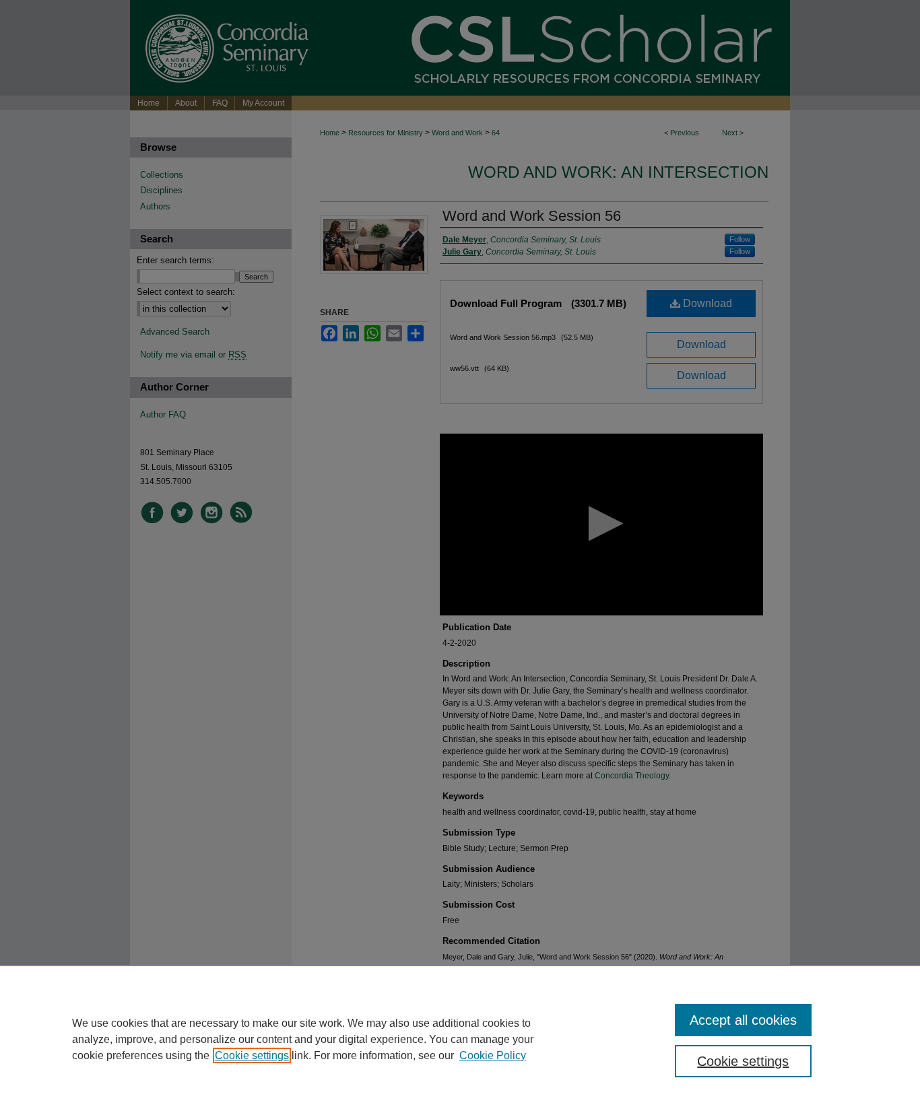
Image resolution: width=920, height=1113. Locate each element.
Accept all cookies (743, 1020)
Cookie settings (252, 1055)
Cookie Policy (492, 1055)
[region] (460, 1039)
